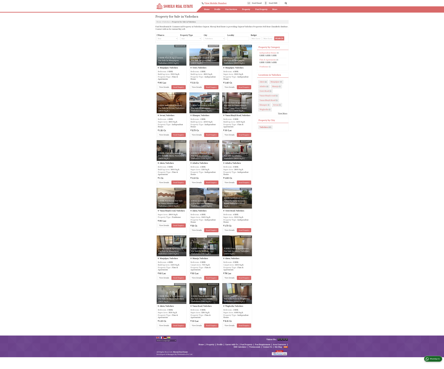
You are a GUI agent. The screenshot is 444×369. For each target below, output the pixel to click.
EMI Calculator (240, 347)
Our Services (231, 9)
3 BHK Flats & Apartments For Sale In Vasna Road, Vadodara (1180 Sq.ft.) (203, 299)
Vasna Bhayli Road (267, 100)
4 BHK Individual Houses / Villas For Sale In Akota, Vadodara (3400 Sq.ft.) (203, 203)
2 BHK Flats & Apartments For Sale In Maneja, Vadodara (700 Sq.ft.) (203, 251)
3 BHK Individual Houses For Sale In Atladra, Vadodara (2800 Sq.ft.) (235, 156)
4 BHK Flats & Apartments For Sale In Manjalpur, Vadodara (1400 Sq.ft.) (170, 251)
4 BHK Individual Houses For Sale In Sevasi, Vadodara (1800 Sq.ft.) (171, 108)
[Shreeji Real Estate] (175, 6)
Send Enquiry (178, 87)
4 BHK (268, 55)
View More (282, 113)
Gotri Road (264, 91)
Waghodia (264, 109)
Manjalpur (275, 82)
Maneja (275, 86)
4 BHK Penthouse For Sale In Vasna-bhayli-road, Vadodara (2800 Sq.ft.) (170, 203)
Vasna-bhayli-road (267, 96)
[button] (215, 3)
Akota (262, 82)
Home (207, 9)
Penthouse (263, 67)
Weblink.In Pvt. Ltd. (185, 354)
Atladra (263, 86)
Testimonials (254, 347)
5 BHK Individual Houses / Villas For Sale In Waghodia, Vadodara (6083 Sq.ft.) (237, 299)
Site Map (278, 347)
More (274, 9)
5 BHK (274, 55)
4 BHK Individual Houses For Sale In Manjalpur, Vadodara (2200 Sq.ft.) (235, 60)
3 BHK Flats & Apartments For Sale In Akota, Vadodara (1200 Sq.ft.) (236, 251)
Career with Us (231, 344)
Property (246, 9)
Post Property (261, 9)
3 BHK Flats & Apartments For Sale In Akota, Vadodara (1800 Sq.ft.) (171, 156)
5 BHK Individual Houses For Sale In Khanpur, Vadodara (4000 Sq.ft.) (202, 108)
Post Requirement (262, 344)
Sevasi (276, 105)
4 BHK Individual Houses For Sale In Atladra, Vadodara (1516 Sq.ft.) (202, 156)
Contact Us (267, 347)
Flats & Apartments (267, 60)
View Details (164, 87)
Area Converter (279, 344)
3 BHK (261, 55)
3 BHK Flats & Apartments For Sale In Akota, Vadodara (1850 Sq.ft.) (171, 299)
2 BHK (261, 62)
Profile (217, 9)
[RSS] (286, 347)
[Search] (285, 2)
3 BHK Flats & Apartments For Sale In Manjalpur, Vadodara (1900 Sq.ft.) (170, 60)
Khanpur (263, 105)
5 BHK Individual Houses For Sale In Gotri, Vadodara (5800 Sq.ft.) (203, 60)
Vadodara (166, 22)
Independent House (267, 53)
